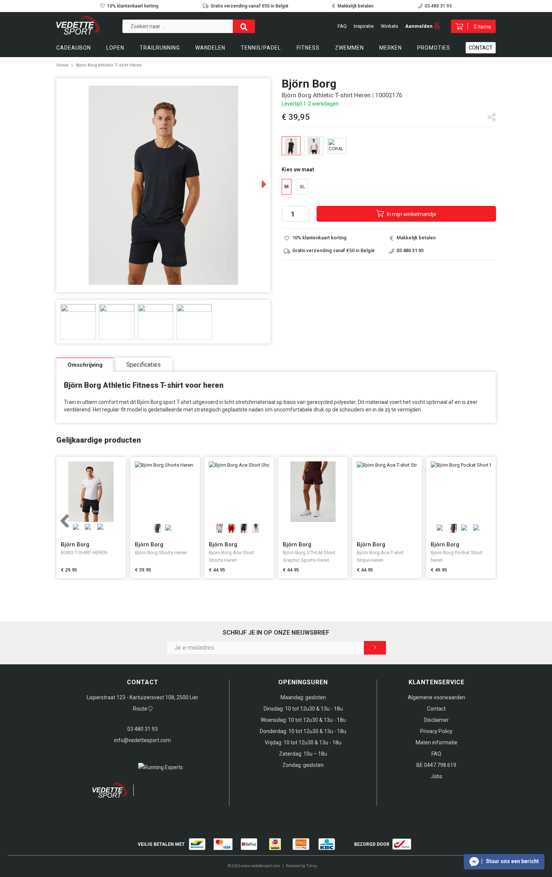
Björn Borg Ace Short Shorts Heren (231, 556)
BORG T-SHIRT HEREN (84, 552)
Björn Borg (75, 544)
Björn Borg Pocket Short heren (457, 556)
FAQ (342, 26)
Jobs (436, 776)
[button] (504, 861)
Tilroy (311, 865)
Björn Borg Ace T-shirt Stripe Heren (380, 556)
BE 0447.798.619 (436, 765)
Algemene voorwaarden (436, 697)
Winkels (389, 26)
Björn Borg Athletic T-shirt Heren (109, 65)
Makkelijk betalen (356, 6)
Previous (72, 525)
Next (257, 181)
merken (390, 48)
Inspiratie (364, 26)
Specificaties (143, 364)
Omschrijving (85, 364)
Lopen (115, 48)
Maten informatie (436, 742)
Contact (481, 48)
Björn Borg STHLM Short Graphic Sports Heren (309, 556)
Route (140, 709)
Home (62, 65)
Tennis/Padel (261, 48)
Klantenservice (437, 682)
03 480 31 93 (438, 6)
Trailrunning (160, 48)
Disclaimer (436, 720)
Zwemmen (349, 48)
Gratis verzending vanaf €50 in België (249, 6)
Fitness (308, 48)
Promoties (433, 48)
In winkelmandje (411, 214)
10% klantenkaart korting (132, 6)
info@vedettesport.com (142, 740)
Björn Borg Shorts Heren (161, 552)
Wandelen (210, 48)
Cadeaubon (73, 48)
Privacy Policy (436, 731)
